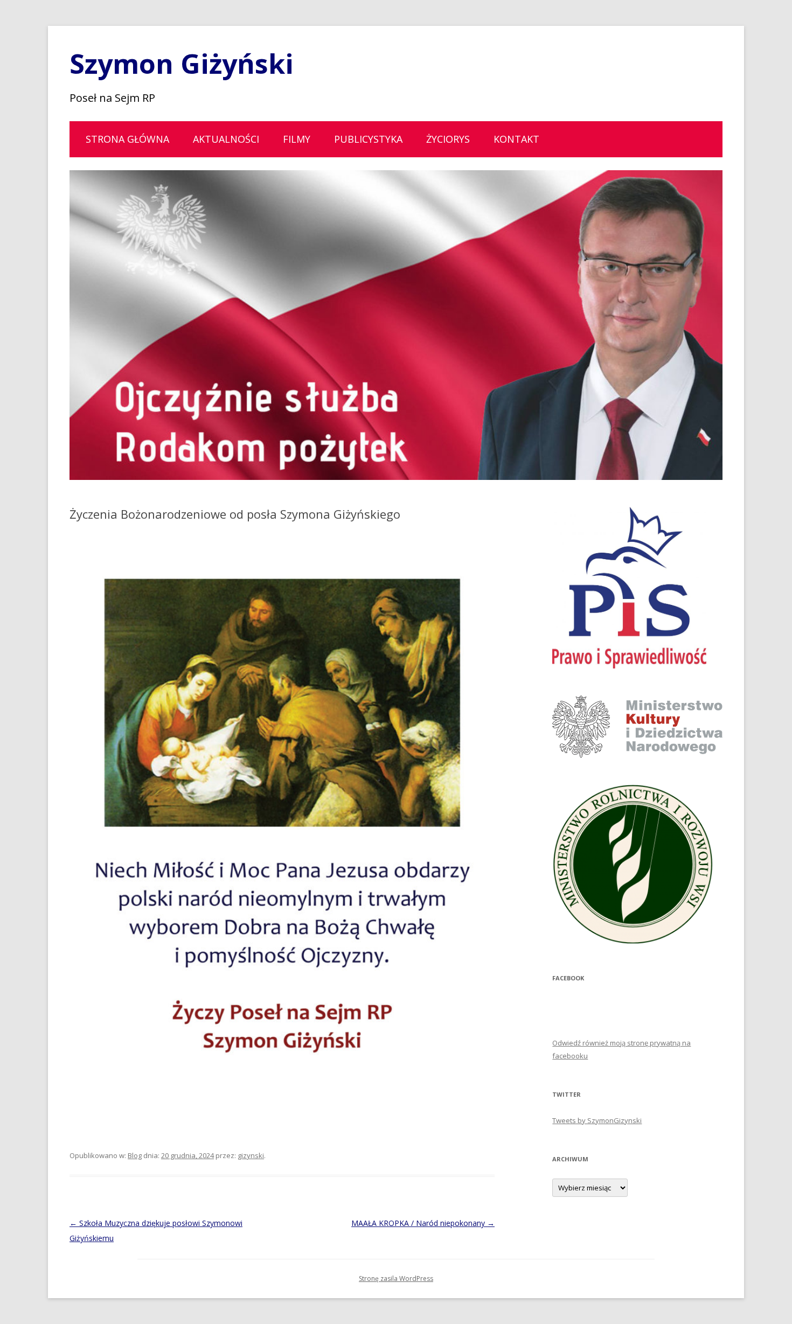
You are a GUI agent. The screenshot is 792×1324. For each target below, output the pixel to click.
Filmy (296, 139)
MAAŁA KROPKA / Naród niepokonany (423, 1223)
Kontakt (516, 139)
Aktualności (226, 139)
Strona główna (127, 139)
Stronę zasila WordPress (396, 1278)
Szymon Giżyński (182, 63)
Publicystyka (368, 139)
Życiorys (448, 139)
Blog (135, 1155)
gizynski (251, 1155)
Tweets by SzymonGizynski (597, 1120)
